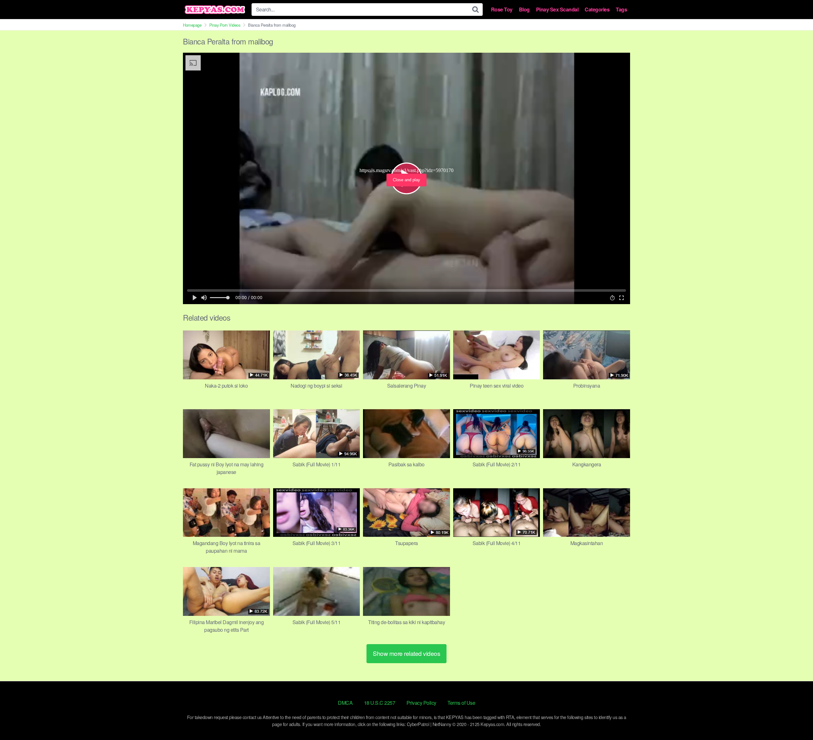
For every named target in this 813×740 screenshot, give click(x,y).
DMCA (345, 702)
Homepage (192, 25)
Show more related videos (406, 653)
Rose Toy (502, 9)
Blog (524, 9)
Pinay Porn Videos (224, 25)
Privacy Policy (421, 702)
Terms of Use (461, 702)
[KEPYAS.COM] (214, 10)
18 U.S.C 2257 (379, 702)
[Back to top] (795, 719)
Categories (597, 9)
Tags (621, 9)
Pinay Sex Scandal (557, 9)
